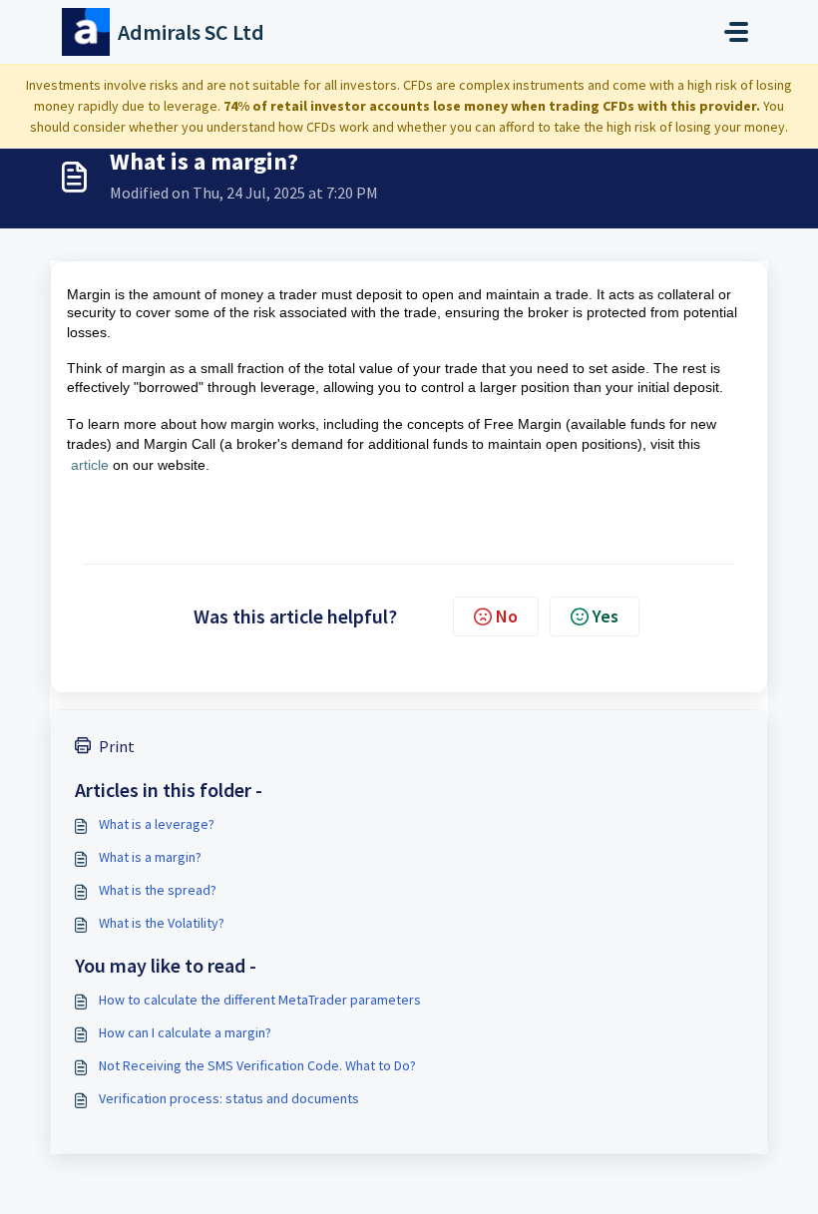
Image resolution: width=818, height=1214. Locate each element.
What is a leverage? (156, 824)
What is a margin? (150, 857)
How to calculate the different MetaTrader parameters (260, 1000)
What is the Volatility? (161, 923)
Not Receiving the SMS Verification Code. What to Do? (257, 1065)
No (507, 616)
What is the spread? (157, 890)
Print (117, 746)
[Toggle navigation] (736, 32)
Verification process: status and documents (229, 1098)
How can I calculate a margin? (185, 1032)
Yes (605, 616)
